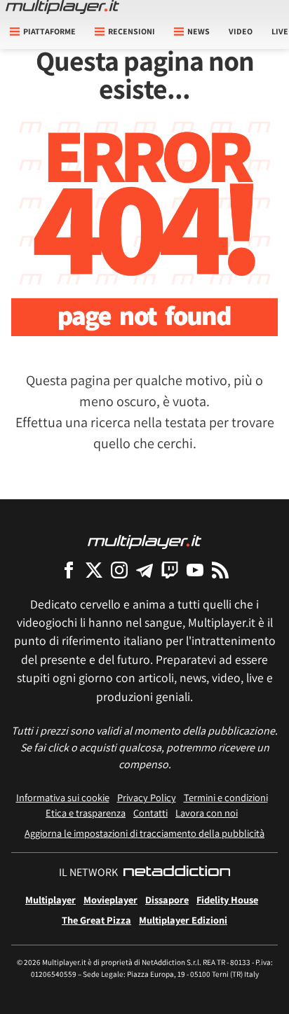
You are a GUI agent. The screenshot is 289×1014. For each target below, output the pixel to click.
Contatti (150, 812)
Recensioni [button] (131, 31)
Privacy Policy (146, 797)
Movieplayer (110, 899)
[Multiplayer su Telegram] (144, 569)
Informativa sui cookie (62, 797)
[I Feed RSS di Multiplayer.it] (220, 569)
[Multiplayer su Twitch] (169, 569)
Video (241, 31)
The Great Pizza (96, 919)
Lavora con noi (206, 812)
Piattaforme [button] (49, 31)
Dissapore (167, 899)
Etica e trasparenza (86, 812)
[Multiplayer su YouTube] (195, 569)
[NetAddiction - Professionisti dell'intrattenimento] (176, 872)
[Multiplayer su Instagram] (119, 569)
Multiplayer (50, 899)
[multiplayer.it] (144, 541)
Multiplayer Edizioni (183, 919)
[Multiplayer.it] (62, 7)
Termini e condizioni (226, 797)
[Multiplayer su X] (94, 569)
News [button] (198, 31)
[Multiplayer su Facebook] (68, 569)
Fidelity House (227, 899)
